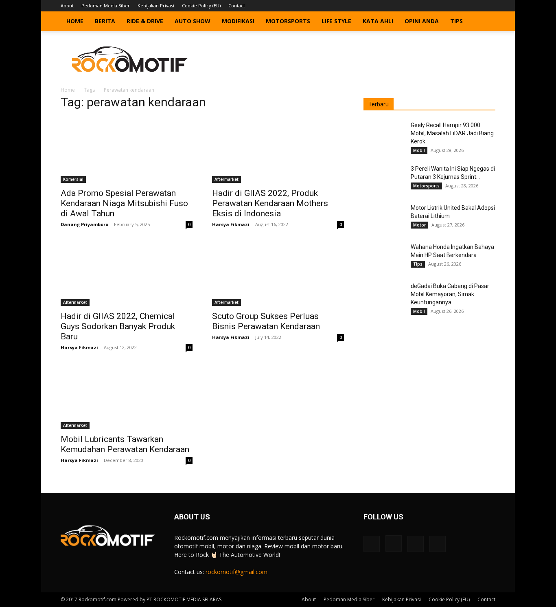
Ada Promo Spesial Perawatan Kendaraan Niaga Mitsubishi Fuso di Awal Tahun (124, 203)
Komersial (73, 179)
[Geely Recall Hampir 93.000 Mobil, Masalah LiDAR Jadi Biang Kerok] (383, 135)
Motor (419, 225)
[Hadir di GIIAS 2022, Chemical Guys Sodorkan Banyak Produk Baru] (127, 273)
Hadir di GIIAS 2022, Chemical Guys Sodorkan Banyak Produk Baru (118, 326)
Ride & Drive (145, 21)
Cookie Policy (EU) (201, 5)
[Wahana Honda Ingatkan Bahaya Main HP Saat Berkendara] (383, 257)
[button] (485, 22)
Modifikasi (238, 21)
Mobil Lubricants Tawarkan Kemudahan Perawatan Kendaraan (125, 444)
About (67, 5)
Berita (105, 21)
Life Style (336, 21)
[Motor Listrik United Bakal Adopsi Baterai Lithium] (383, 218)
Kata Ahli (378, 21)
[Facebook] (449, 5)
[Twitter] (476, 5)
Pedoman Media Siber (105, 5)
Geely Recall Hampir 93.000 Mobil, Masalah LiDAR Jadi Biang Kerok (452, 133)
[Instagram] (462, 5)
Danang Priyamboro (84, 224)
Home (74, 21)
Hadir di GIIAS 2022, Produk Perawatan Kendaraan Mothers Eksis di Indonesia (270, 203)
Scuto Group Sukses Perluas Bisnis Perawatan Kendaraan (266, 321)
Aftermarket (227, 179)
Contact (236, 5)
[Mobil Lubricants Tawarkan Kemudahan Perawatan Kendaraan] (127, 396)
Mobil (419, 150)
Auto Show (192, 21)
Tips (456, 21)
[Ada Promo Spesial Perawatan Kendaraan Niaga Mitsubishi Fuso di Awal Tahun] (127, 150)
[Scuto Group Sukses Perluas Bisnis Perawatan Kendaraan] (278, 273)
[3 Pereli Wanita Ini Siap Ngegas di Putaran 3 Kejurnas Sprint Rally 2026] (383, 179)
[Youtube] (489, 5)
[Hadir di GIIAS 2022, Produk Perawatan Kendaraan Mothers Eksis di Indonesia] (278, 150)
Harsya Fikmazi (231, 224)
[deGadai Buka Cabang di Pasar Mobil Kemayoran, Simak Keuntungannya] (383, 296)
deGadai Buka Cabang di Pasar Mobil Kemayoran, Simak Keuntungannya (450, 294)
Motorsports (288, 21)
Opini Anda (422, 21)
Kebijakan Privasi (156, 5)
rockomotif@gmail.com (236, 572)
